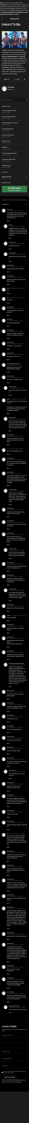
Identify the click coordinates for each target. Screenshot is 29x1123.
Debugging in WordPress (15, 8)
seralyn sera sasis (14, 1006)
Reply (8, 221)
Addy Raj (22, 57)
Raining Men (4, 147)
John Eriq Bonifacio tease (8, 129)
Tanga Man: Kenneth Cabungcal (9, 153)
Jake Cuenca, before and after (9, 110)
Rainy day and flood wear (8, 135)
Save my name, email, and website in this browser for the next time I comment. (14, 1072)
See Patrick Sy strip (6, 165)
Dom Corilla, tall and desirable (8, 116)
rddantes (11, 87)
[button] (2, 19)
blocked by (14, 189)
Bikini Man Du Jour (6, 141)
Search (25, 100)
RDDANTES (14, 19)
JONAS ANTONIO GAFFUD (13, 363)
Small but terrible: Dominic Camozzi (10, 122)
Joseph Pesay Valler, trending (8, 159)
